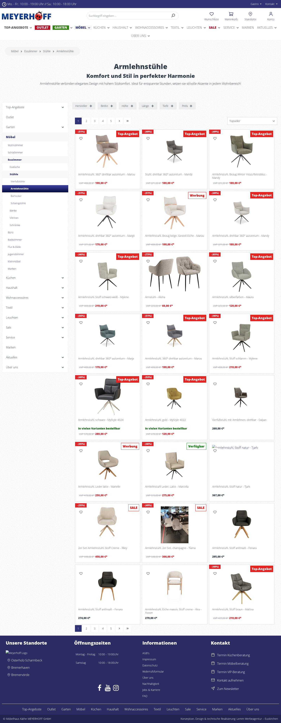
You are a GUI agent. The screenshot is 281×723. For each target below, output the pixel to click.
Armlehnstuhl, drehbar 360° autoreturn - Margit (106, 235)
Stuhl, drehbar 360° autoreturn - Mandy (168, 174)
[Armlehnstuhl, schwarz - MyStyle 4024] (107, 396)
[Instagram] (116, 689)
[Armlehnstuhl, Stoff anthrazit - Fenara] (241, 524)
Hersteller (81, 106)
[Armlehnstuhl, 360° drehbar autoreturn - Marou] (107, 151)
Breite (104, 106)
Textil (157, 709)
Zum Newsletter (228, 689)
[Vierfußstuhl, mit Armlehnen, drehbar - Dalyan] (241, 396)
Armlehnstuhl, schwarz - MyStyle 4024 (100, 420)
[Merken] (81, 138)
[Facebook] (99, 689)
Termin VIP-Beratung (231, 672)
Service (201, 709)
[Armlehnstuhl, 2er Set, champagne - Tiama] (174, 524)
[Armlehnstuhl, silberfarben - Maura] (241, 273)
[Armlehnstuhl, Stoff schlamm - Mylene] (241, 335)
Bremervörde (20, 675)
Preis (185, 106)
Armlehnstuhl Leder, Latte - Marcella (166, 486)
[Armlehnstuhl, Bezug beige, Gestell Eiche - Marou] (174, 212)
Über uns (147, 677)
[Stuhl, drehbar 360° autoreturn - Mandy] (174, 151)
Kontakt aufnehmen (230, 680)
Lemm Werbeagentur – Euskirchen (257, 719)
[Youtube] (107, 689)
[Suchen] (173, 16)
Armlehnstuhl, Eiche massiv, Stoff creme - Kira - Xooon (173, 611)
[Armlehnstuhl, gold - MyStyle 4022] (174, 396)
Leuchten (173, 709)
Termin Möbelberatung (233, 663)
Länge (145, 106)
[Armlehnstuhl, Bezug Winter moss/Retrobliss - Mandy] (241, 151)
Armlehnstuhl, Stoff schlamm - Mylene (234, 358)
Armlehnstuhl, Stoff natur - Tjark (231, 486)
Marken (217, 709)
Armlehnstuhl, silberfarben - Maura (232, 297)
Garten (66, 709)
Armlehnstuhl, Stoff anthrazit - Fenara (234, 548)
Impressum (149, 659)
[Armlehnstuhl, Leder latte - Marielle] (107, 463)
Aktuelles (234, 709)
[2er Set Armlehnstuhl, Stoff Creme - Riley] (107, 524)
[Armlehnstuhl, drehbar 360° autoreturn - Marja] (107, 335)
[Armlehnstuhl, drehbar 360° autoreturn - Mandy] (241, 212)
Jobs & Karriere (151, 690)
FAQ (144, 696)
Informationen (159, 643)
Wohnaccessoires (136, 709)
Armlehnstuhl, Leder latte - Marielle (99, 486)
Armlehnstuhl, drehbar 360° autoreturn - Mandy (240, 235)
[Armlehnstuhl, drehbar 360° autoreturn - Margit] (107, 212)
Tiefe (165, 106)
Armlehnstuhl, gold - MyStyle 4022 (165, 420)
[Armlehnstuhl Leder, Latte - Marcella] (174, 463)
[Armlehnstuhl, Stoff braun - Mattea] (241, 586)
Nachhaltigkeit (150, 684)
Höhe (125, 106)
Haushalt (113, 709)
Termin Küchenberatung (233, 655)
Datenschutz (150, 665)
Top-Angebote (31, 709)
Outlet (51, 709)
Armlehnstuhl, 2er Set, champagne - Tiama (170, 548)
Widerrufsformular (153, 671)
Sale (188, 709)
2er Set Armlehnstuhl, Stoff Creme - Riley (102, 548)
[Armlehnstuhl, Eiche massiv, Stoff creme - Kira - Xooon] (174, 586)
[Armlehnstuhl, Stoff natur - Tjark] (241, 463)
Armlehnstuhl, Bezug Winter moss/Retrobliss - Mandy (239, 176)
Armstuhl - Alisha (155, 297)
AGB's (145, 653)
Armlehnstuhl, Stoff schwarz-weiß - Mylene (103, 297)
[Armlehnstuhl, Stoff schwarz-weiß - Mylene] (107, 273)
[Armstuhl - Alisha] (174, 273)
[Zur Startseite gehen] (26, 15)
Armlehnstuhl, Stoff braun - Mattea (232, 609)
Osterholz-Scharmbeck (26, 660)
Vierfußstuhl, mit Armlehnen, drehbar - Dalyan (239, 420)
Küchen (96, 709)
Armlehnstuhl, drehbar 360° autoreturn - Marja (106, 358)
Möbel (80, 709)
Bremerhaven (20, 667)
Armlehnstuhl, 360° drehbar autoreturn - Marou (106, 174)
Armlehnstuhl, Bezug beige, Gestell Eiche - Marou (174, 235)
